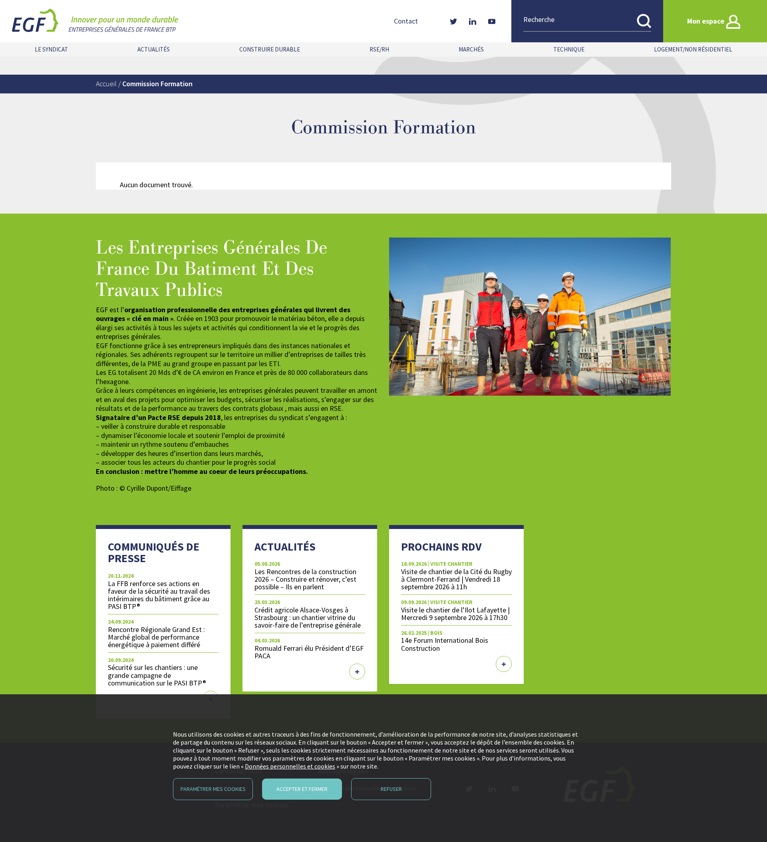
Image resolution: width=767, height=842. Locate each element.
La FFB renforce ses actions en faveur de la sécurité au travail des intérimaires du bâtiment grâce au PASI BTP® (159, 595)
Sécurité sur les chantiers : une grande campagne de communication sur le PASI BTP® (157, 675)
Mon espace (705, 21)
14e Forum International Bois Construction (444, 644)
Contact (406, 21)
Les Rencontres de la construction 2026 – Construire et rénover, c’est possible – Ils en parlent (305, 579)
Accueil (106, 83)
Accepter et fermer (302, 788)
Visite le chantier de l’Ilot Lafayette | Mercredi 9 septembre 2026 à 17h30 (455, 613)
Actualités (153, 49)
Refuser (391, 788)
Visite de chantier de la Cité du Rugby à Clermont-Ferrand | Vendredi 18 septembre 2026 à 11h (456, 579)
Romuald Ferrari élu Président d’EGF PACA (309, 652)
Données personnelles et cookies (290, 766)
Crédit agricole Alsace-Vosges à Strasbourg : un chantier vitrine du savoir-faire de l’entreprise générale (307, 617)
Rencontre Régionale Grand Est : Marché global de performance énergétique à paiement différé (156, 637)
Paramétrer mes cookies (213, 788)
